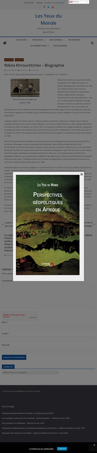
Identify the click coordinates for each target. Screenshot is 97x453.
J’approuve (62, 448)
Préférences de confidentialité (42, 449)
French (75, 2)
